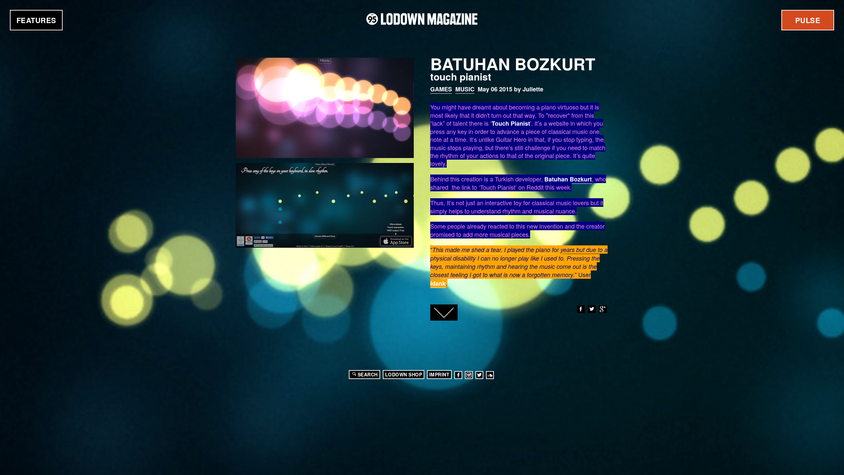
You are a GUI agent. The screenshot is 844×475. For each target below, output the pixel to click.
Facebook (581, 309)
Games (441, 89)
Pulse (808, 20)
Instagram (469, 375)
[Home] (422, 19)
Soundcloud (490, 375)
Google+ (603, 309)
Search (368, 374)
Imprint (439, 374)
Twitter (592, 309)
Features (36, 20)
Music (464, 89)
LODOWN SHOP (403, 374)
